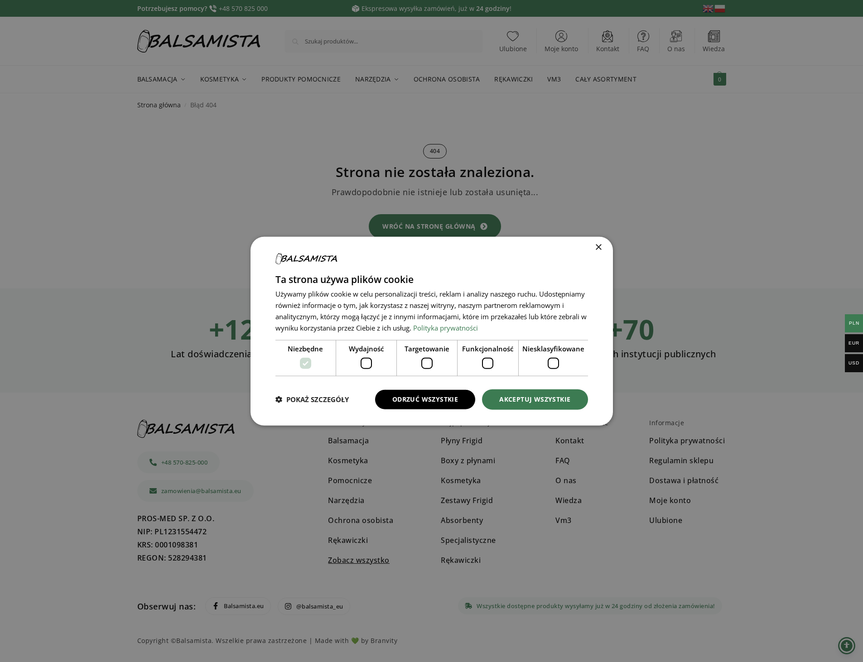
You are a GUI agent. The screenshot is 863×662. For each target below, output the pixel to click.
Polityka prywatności (445, 327)
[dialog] (432, 331)
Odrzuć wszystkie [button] (425, 399)
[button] (312, 399)
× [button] (598, 247)
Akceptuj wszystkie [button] (534, 399)
